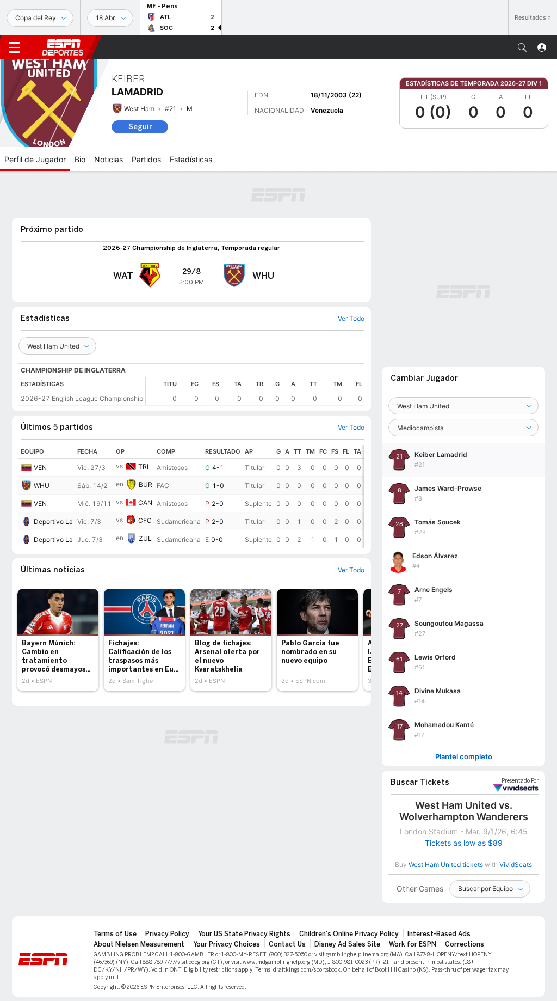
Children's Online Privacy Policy (349, 934)
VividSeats (520, 781)
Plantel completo (463, 757)
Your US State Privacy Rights (244, 934)
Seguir (140, 127)
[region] (255, 391)
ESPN (62, 47)
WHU (41, 485)
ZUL (145, 538)
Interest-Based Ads (439, 934)
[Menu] (14, 47)
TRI (143, 466)
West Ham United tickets (446, 864)
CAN (145, 502)
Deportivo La (53, 521)
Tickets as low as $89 (464, 843)
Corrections (464, 944)
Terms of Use (115, 934)
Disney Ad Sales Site (347, 944)
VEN (40, 467)
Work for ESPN (412, 944)
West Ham (139, 109)
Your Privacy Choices (226, 944)
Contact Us (287, 944)
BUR (145, 484)
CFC (145, 520)
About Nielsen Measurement (139, 944)
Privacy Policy (167, 934)
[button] (522, 47)
